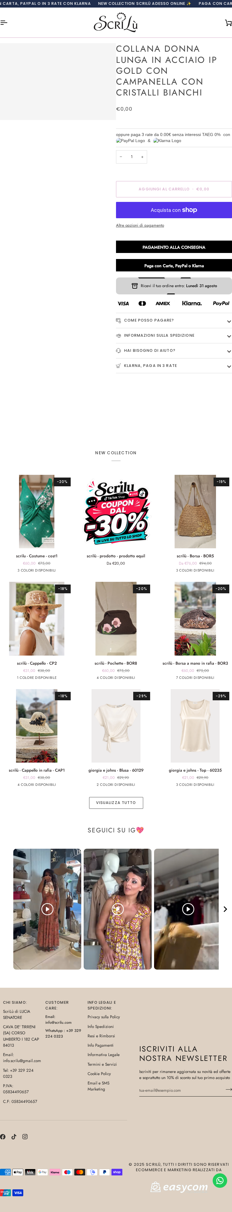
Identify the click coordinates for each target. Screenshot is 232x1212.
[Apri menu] (9, 22)
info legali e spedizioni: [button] (102, 1005)
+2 (219, 678)
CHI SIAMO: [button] (15, 1002)
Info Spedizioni (101, 1026)
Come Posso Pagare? (148, 320)
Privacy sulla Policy (104, 1017)
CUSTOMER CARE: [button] (57, 1005)
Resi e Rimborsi (101, 1036)
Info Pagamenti (101, 1045)
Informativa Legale (104, 1055)
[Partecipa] (227, 1089)
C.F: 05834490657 (20, 1101)
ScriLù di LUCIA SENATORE (16, 1014)
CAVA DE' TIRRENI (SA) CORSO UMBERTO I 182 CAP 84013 (21, 1036)
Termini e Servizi (102, 1064)
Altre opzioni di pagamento (140, 225)
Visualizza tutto (116, 802)
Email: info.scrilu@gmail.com (22, 1058)
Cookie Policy (99, 1074)
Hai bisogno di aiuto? (149, 350)
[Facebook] (2, 1136)
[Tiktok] (13, 1136)
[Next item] (225, 909)
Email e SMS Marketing (98, 1086)
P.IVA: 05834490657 (16, 1089)
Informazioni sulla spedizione (159, 335)
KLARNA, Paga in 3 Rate (150, 365)
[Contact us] (220, 1180)
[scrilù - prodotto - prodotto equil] (116, 511)
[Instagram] (25, 1136)
